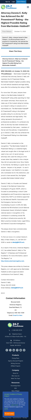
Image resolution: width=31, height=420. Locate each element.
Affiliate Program (15, 366)
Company (15, 370)
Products (15, 355)
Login (13, 1)
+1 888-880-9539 (17, 330)
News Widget (15, 391)
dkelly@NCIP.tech (18, 242)
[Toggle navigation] (28, 7)
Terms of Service (17, 417)
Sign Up (7, 1)
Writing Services (15, 363)
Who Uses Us (15, 376)
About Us (15, 373)
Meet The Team (15, 378)
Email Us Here (17, 315)
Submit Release (21, 1)
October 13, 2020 (20, 31)
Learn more (14, 405)
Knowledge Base (15, 385)
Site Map (25, 417)
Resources (16, 383)
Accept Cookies (9, 413)
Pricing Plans (15, 358)
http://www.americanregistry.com (12, 261)
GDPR (6, 409)
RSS (15, 388)
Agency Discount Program (15, 361)
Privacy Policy (7, 417)
